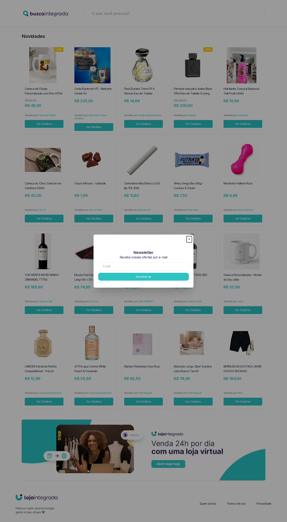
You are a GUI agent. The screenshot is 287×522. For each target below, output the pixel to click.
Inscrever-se (143, 276)
